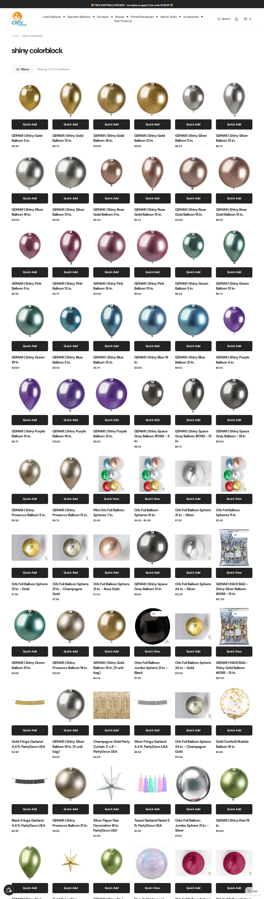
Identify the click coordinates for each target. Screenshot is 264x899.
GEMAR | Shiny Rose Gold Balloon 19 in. (190, 212)
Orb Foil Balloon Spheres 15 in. (146, 512)
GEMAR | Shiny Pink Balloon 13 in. (67, 286)
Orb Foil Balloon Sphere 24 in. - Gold (193, 665)
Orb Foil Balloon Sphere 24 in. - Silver (193, 586)
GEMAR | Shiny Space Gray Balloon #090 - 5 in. (152, 436)
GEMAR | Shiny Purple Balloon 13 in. (28, 433)
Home (15, 35)
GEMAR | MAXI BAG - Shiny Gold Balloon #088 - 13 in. (232, 667)
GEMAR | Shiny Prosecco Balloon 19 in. (69, 665)
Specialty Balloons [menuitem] (78, 17)
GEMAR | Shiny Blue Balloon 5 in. (67, 359)
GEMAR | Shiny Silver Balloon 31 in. (68, 212)
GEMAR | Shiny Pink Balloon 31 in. (149, 286)
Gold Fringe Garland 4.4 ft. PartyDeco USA (28, 744)
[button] (223, 19)
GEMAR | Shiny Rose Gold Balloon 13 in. (149, 212)
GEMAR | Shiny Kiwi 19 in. (232, 823)
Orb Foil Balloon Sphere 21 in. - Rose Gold (111, 586)
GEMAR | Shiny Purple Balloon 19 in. (69, 433)
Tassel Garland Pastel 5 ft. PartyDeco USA (152, 823)
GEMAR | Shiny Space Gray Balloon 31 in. (150, 586)
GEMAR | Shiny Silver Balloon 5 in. (191, 138)
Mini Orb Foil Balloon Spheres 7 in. (108, 512)
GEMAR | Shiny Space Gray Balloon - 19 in (232, 433)
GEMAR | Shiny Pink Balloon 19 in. (108, 286)
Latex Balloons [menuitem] (52, 17)
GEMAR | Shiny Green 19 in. (28, 359)
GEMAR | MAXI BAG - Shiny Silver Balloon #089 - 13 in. (232, 589)
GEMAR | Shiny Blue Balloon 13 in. (108, 359)
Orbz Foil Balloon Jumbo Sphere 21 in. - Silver (192, 825)
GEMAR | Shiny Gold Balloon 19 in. (108, 138)
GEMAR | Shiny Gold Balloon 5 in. (27, 138)
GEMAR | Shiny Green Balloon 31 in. (28, 665)
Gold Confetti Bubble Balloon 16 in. (232, 744)
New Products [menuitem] (123, 21)
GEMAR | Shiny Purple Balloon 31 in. (110, 433)
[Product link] (30, 114)
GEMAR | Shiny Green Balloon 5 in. (191, 286)
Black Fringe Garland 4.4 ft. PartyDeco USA (28, 823)
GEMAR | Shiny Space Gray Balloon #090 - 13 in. (193, 436)
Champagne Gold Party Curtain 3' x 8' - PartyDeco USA (111, 746)
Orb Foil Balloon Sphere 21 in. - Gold (30, 586)
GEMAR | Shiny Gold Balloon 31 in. (149, 138)
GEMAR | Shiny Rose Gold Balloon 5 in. (108, 212)
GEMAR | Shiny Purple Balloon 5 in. (232, 359)
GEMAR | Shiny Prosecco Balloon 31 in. (69, 823)
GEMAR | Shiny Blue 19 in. (151, 359)
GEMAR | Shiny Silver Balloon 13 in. (232, 138)
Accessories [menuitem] (191, 17)
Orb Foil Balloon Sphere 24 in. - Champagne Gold (193, 746)
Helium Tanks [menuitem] (168, 17)
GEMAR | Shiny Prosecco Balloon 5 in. (29, 512)
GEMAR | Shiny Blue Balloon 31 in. (190, 359)
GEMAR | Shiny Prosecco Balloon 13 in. (69, 512)
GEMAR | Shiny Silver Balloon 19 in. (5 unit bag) (68, 746)
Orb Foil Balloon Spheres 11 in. (228, 512)
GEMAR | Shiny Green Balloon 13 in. (232, 286)
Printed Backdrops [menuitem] (142, 17)
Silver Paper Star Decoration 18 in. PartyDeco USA (106, 825)
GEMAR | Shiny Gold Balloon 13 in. (67, 138)
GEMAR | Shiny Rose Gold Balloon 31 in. (231, 212)
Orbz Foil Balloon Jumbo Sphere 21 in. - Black (151, 667)
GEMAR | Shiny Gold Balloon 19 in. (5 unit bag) (108, 667)
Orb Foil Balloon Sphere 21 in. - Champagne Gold (70, 589)
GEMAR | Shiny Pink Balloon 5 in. (26, 286)
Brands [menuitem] (119, 17)
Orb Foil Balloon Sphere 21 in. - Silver (193, 512)
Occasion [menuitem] (103, 17)
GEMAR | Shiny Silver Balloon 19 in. (28, 212)
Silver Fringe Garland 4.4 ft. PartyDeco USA (151, 744)
